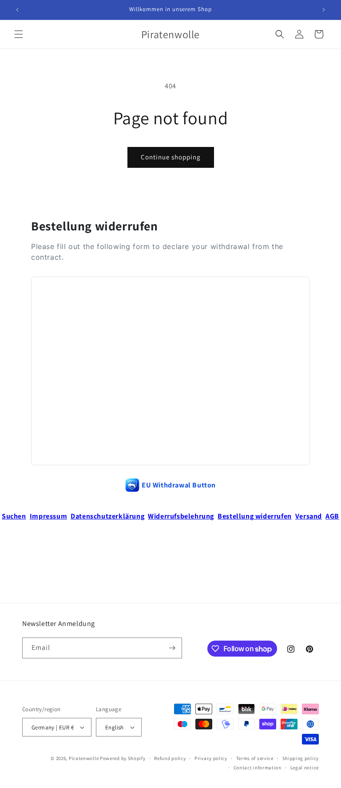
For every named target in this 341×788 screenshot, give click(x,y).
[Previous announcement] (17, 10)
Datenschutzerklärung (107, 516)
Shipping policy (300, 758)
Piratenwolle (84, 758)
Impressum (48, 516)
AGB (332, 516)
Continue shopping (171, 157)
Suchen (14, 516)
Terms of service (255, 758)
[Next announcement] (323, 10)
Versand (308, 516)
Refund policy (170, 758)
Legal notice (304, 767)
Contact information (258, 767)
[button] (18, 34)
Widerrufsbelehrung (181, 516)
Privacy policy (210, 758)
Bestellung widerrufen (255, 516)
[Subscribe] (172, 648)
